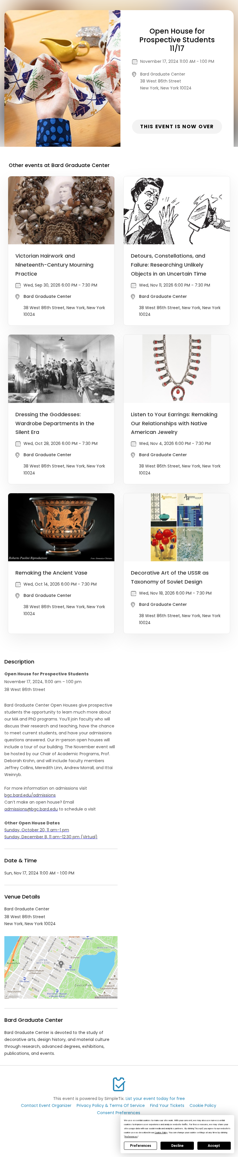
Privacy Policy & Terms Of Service (111, 1105)
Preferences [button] (131, 1136)
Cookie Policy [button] (161, 1132)
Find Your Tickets (167, 1105)
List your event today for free (155, 1098)
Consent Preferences (118, 1113)
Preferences (140, 1146)
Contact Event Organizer (46, 1105)
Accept (214, 1146)
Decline (177, 1146)
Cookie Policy (203, 1105)
